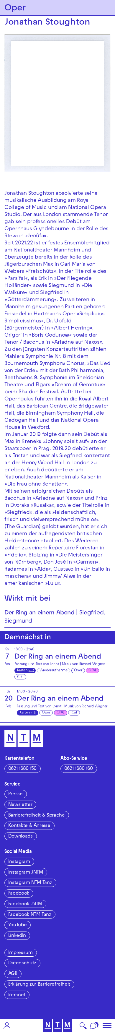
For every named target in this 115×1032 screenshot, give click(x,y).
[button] (7, 1025)
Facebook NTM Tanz (29, 915)
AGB (12, 974)
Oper (78, 670)
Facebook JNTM (25, 904)
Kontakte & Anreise (29, 826)
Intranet (16, 995)
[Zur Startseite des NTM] (57, 1025)
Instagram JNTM (25, 872)
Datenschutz (22, 963)
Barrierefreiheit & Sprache (36, 815)
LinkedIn (17, 936)
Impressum (20, 953)
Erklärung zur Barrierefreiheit (39, 984)
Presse (15, 794)
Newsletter (20, 805)
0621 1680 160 (78, 769)
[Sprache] (94, 1025)
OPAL (92, 670)
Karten (22, 670)
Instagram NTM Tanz (30, 883)
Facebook (18, 893)
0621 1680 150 (22, 769)
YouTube (17, 925)
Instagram (19, 862)
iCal (20, 677)
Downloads (20, 836)
